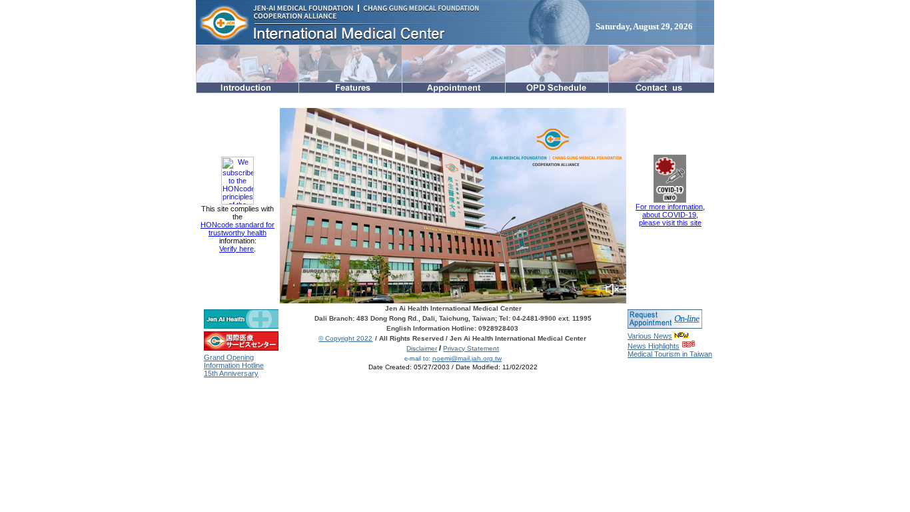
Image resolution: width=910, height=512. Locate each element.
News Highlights (654, 346)
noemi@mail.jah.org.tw (467, 358)
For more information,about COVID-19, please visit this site (670, 215)
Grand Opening (229, 357)
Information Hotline (234, 365)
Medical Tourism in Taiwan (670, 354)
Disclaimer (421, 348)
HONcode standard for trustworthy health (237, 229)
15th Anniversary (231, 373)
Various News (650, 336)
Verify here (236, 249)
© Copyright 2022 (345, 338)
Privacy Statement (471, 348)
